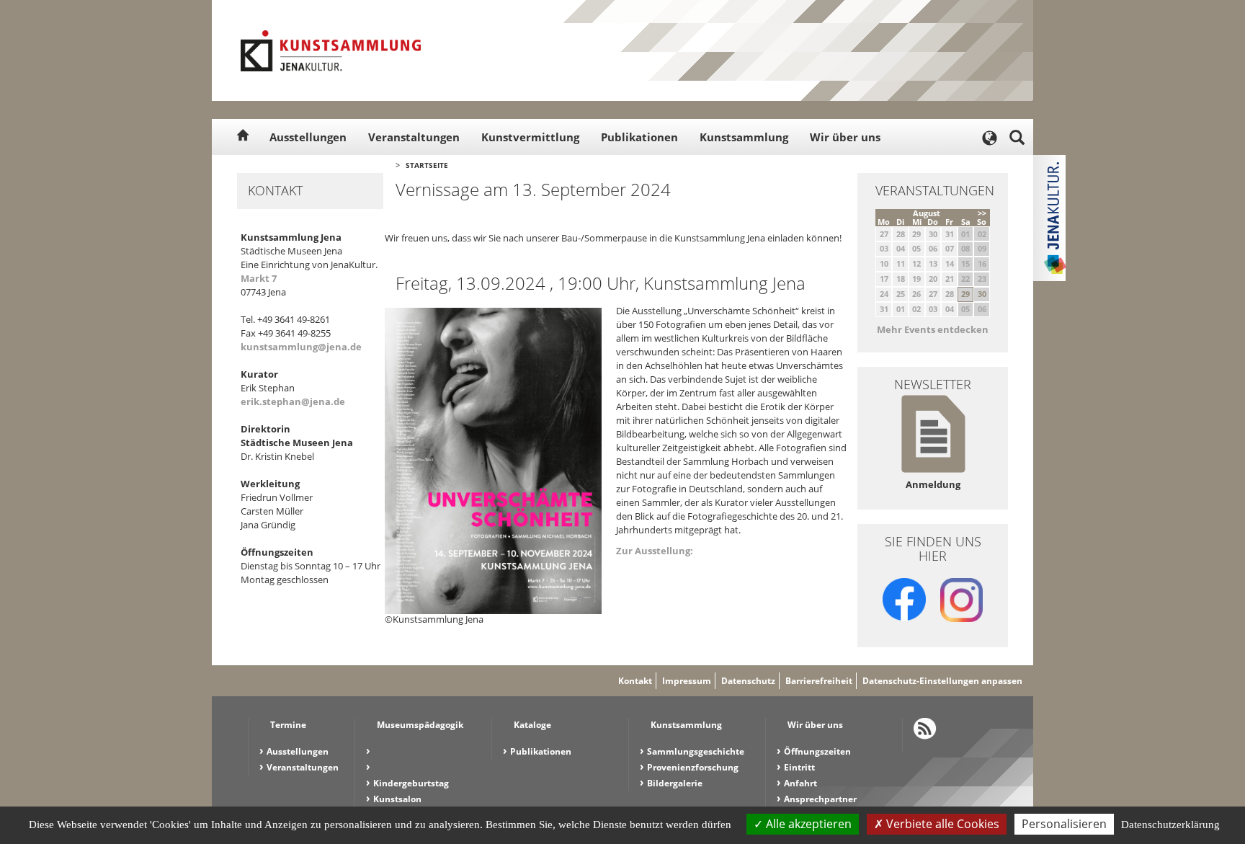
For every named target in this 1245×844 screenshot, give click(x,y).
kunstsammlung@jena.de (301, 346)
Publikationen (639, 137)
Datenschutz (748, 681)
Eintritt (799, 767)
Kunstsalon (397, 799)
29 (965, 293)
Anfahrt (800, 783)
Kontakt (635, 681)
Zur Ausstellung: (654, 550)
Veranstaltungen (414, 137)
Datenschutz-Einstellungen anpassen (942, 681)
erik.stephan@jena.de (293, 401)
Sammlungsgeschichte (695, 751)
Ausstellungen (308, 137)
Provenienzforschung (692, 767)
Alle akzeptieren (807, 824)
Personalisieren (1064, 824)
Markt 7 (259, 278)
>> (982, 213)
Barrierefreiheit (818, 681)
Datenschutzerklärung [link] (1170, 824)
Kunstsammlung (744, 137)
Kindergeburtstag (411, 783)
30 (982, 293)
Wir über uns (845, 137)
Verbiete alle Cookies (941, 824)
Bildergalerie (674, 783)
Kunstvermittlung (530, 137)
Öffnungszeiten (817, 751)
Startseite (427, 165)
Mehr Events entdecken (933, 329)
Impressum (686, 681)
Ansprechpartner (820, 799)
